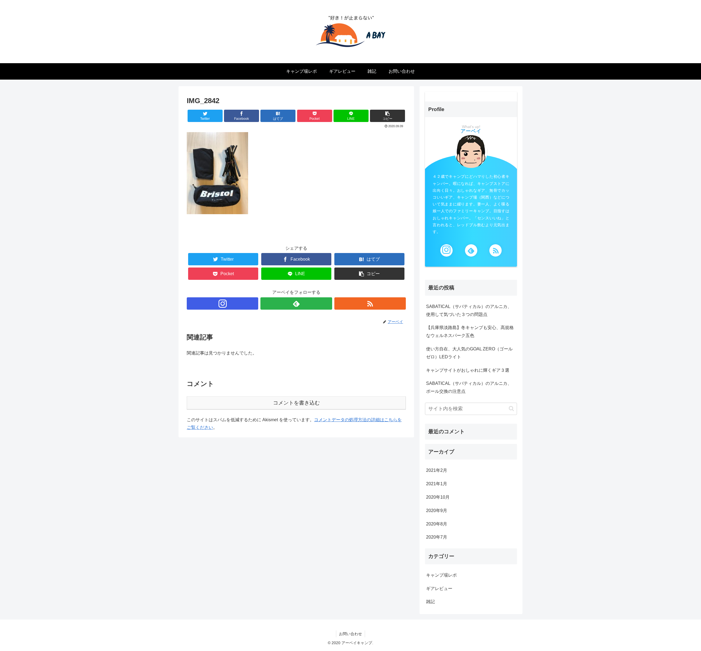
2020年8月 (436, 524)
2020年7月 (436, 537)
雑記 (430, 601)
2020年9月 (436, 510)
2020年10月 (438, 497)
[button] (511, 408)
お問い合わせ (350, 634)
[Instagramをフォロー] (222, 303)
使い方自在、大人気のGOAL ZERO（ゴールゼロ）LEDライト (469, 353)
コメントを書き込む (296, 403)
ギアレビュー (439, 588)
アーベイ (471, 131)
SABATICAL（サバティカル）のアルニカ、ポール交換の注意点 (469, 387)
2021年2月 (436, 470)
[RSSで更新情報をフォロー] (370, 303)
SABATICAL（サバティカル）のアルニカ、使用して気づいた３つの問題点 (469, 310)
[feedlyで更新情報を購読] (296, 303)
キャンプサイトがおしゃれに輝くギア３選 (467, 370)
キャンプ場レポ (441, 575)
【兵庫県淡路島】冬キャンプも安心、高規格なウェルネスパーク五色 (470, 331)
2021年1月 (436, 483)
